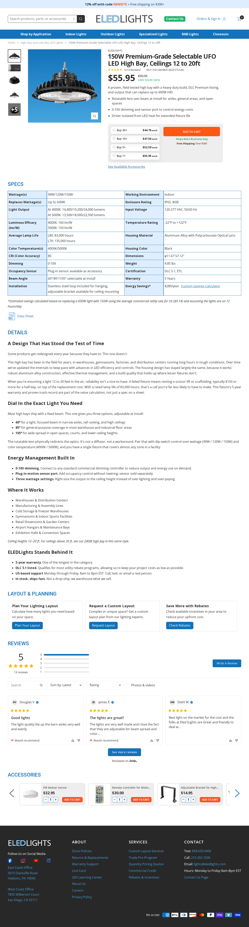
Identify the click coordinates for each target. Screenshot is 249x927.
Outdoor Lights (113, 34)
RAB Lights (190, 34)
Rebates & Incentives (144, 877)
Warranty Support (85, 864)
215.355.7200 (200, 857)
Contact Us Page (196, 877)
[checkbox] (144, 685)
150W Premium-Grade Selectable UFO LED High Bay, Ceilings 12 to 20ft (114, 42)
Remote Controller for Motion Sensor (131, 788)
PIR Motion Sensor (55, 787)
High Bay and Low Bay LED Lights (41, 42)
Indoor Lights (76, 34)
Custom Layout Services (146, 851)
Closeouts (221, 34)
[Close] (74, 19)
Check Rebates (179, 625)
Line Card (79, 871)
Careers (77, 890)
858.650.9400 (201, 851)
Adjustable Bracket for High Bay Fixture (199, 788)
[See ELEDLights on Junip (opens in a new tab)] (133, 760)
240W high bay (94, 541)
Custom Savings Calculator (200, 286)
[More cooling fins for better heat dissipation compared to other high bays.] (64, 86)
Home (11, 42)
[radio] (135, 156)
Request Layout (103, 625)
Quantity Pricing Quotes (146, 864)
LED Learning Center (87, 877)
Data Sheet (26, 316)
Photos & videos (143, 685)
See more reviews (124, 752)
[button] (64, 655)
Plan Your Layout (27, 625)
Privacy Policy (82, 897)
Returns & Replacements (90, 857)
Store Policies (82, 851)
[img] (37, 702)
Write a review (227, 663)
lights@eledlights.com (210, 864)
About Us (79, 884)
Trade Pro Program (143, 857)
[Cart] (239, 19)
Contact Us (174, 19)
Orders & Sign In (209, 19)
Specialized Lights (153, 34)
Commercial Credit (142, 871)
